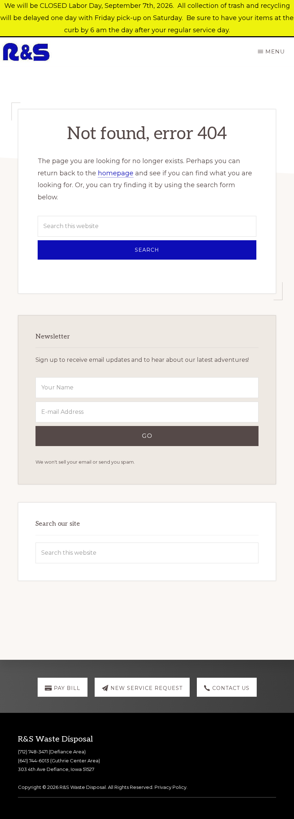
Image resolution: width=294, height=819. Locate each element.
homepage (115, 173)
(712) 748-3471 (33, 751)
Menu (275, 51)
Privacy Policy (170, 787)
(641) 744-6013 (33, 760)
